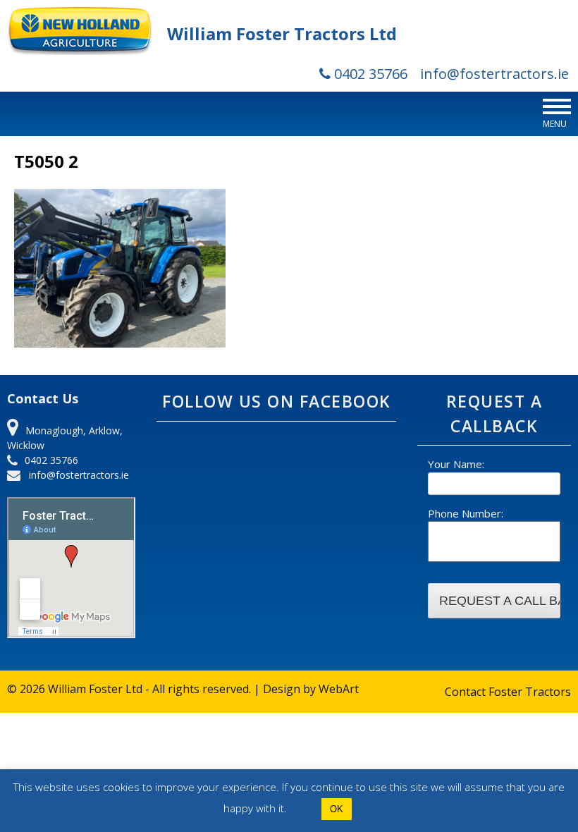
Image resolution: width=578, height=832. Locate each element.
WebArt (339, 689)
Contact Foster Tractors (508, 691)
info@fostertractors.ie (494, 73)
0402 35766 (369, 73)
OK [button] (336, 809)
